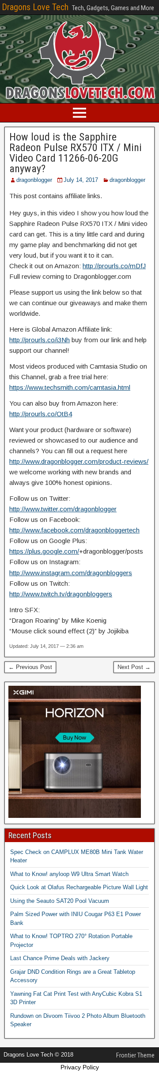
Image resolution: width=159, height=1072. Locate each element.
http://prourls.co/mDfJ (114, 266)
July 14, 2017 (81, 180)
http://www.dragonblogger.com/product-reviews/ (78, 461)
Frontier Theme (135, 1055)
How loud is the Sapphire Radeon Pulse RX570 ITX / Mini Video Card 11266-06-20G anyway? (75, 153)
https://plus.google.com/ (44, 551)
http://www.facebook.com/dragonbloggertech (74, 530)
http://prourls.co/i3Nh (39, 340)
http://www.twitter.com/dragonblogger (63, 509)
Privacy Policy (80, 1067)
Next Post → (134, 667)
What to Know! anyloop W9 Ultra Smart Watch (69, 874)
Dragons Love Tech (35, 7)
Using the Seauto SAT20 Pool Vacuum (59, 901)
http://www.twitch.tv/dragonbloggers (60, 594)
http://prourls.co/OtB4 (40, 414)
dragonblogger (34, 180)
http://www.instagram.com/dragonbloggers (70, 573)
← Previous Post (30, 667)
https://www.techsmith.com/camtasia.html (69, 387)
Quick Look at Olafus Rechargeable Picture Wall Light (79, 887)
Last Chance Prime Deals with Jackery (60, 958)
